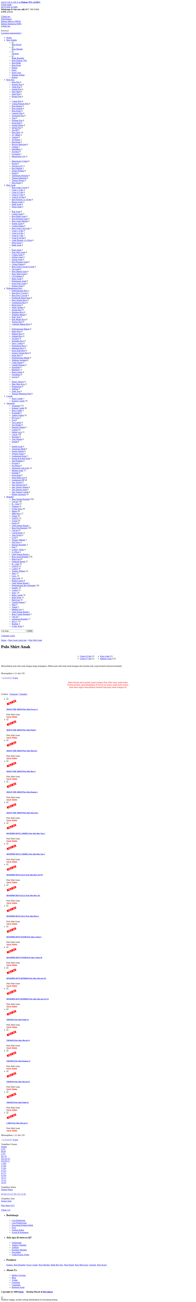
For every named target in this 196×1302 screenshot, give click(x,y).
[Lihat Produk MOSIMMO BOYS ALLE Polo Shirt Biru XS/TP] (7, 864)
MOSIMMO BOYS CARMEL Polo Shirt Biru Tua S (25, 854)
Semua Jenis (6, 1201)
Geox (14, 576)
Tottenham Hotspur (20, 175)
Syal (13, 420)
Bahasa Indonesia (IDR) (11, 24)
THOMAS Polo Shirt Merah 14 (18, 1040)
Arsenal (15, 137)
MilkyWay (16, 513)
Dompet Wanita (18, 427)
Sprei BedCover (18, 477)
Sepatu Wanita (18, 451)
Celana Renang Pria (20, 104)
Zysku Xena (17, 509)
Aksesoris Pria (18, 116)
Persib (14, 173)
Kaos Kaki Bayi (18, 350)
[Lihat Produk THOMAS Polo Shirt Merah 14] (7, 1030)
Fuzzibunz (16, 374)
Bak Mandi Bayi (19, 319)
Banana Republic (19, 545)
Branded (10, 497)
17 (12, 1194)
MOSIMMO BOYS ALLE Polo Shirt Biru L (22, 916)
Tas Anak (16, 269)
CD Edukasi (17, 276)
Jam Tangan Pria (19, 485)
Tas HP (15, 130)
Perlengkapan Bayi (14, 288)
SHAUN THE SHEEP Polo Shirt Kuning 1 (22, 792)
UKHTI (15, 518)
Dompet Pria (17, 120)
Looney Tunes (18, 549)
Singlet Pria (16, 89)
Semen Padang (18, 171)
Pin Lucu (15, 418)
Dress (14, 70)
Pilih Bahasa (6, 19)
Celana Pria (16, 101)
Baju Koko (16, 111)
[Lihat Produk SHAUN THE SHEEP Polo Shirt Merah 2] (7, 740)
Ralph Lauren (17, 581)
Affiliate (15, 1247)
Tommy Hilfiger (18, 540)
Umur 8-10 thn (18, 197)
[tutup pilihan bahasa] (5, 26)
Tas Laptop (16, 422)
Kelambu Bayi (18, 341)
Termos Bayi (17, 322)
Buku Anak (16, 279)
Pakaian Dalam (18, 75)
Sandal (15, 442)
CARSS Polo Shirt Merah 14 (17, 1123)
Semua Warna (7, 1189)
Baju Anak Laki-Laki (21, 228)
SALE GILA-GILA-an (20, 2)
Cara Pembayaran (19, 1223)
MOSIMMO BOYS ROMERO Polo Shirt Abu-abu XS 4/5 (27, 999)
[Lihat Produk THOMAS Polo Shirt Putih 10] (7, 1092)
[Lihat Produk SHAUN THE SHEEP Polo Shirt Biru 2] (7, 761)
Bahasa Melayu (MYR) (11, 21)
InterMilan (16, 149)
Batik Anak (16, 204)
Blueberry (16, 370)
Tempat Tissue (18, 454)
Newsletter (16, 1252)
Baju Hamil (69, 1265)
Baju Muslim (17, 49)
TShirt (5, 1210)
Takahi (14, 607)
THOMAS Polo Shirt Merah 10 (18, 1082)
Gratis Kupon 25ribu (20, 1255)
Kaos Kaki (16, 123)
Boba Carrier (17, 595)
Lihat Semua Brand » (21, 525)
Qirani (14, 516)
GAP (14, 537)
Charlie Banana (18, 365)
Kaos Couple (17, 398)
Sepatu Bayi (17, 310)
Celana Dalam (18, 226)
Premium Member (19, 1250)
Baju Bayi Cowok (19, 295)
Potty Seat (16, 317)
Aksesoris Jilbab (18, 449)
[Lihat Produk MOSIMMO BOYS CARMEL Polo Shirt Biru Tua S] (7, 844)
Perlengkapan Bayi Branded (23, 585)
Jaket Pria (16, 94)
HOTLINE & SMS (9, 7)
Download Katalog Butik (22, 1225)
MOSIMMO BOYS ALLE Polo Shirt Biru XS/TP (24, 875)
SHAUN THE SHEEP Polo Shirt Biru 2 (21, 771)
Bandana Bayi (18, 312)
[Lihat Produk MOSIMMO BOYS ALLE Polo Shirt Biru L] (7, 906)
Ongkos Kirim (18, 1230)
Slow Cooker (17, 343)
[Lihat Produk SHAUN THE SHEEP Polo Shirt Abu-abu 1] (7, 802)
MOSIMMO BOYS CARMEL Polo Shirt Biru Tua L (25, 833)
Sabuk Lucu (17, 432)
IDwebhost (48, 1292)
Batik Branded (18, 58)
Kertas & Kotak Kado (21, 458)
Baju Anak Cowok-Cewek (23, 267)
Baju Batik (16, 63)
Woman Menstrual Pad (21, 394)
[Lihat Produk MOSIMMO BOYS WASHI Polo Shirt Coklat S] (7, 926)
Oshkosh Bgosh (18, 561)
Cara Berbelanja (18, 1220)
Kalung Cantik (18, 408)
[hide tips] (5, 16)
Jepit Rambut (17, 461)
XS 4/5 (5, 1159)
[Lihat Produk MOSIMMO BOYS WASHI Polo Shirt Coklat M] (7, 947)
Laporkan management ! (11, 33)
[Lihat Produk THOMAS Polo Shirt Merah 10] (7, 1071)
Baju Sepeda (17, 108)
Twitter (15, 1280)
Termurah (14, 694)
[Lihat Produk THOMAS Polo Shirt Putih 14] (7, 1009)
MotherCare (17, 609)
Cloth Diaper (17, 362)
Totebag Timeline (19, 1245)
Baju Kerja (16, 65)
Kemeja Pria (17, 84)
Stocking (15, 437)
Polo (14, 547)
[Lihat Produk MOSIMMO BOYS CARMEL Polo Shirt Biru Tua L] (7, 823)
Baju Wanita (11, 40)
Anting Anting (18, 415)
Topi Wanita (17, 439)
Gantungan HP (18, 480)
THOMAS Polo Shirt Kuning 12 (18, 1061)
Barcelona (16, 142)
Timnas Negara (18, 180)
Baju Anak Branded (20, 557)
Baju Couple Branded (21, 614)
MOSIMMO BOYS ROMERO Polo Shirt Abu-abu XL (26, 978)
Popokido (16, 367)
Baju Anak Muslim (20, 221)
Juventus (15, 151)
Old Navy (16, 542)
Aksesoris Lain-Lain (20, 468)
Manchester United (20, 161)
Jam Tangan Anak (19, 489)
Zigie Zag (16, 391)
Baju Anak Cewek (19, 187)
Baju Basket (17, 106)
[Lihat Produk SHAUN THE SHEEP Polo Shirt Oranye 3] (7, 699)
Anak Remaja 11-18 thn (22, 240)
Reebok (15, 624)
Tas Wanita (16, 425)
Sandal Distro (17, 125)
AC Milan (16, 135)
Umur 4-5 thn (17, 192)
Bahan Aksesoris (19, 494)
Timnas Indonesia (19, 178)
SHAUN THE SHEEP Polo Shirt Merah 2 (21, 751)
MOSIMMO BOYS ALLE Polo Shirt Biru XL (23, 895)
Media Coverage (19, 1275)
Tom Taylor (17, 535)
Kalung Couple (18, 401)
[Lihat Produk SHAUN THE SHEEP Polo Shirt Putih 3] (7, 719)
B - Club (15, 504)
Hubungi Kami (18, 1287)
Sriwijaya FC (17, 166)
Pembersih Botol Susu (21, 298)
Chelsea (15, 147)
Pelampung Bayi (19, 346)
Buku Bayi (16, 331)
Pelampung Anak (19, 281)
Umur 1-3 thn (17, 190)
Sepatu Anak (17, 223)
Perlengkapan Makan (21, 329)
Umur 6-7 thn (17, 195)
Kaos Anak (16, 250)
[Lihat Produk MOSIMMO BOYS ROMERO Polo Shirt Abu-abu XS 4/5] (7, 988)
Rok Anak (16, 211)
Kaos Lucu (16, 72)
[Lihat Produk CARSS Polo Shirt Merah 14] (7, 1113)
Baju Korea (16, 44)
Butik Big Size (57, 1265)
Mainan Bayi (17, 334)
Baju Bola (16, 132)
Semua (4, 1147)
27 (19, 1194)
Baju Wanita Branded (21, 499)
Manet (14, 511)
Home (9, 37)
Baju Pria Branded (19, 528)
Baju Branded (19, 1265)
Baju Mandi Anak (19, 271)
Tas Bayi (15, 338)
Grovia (15, 377)
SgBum (15, 389)
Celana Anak (17, 214)
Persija (14, 163)
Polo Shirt (16, 92)
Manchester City (19, 156)
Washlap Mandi (18, 314)
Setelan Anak (17, 257)
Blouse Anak (17, 202)
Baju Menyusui (81, 1265)
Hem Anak (16, 243)
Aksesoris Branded (20, 619)
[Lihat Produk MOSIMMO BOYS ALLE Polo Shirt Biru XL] (7, 885)
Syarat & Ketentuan (20, 1232)
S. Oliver (15, 552)
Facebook (16, 1282)
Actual (14, 521)
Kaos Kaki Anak (19, 283)
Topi (14, 118)
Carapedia (16, 1285)
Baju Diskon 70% (19, 60)
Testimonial (16, 1243)
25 (2, 1194)
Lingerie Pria (17, 113)
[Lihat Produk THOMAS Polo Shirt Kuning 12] (7, 1051)
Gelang (15, 430)
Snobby (15, 588)
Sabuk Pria (16, 128)
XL (4, 1156)
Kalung (9, 1265)
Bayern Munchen (19, 144)
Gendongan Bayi (19, 302)
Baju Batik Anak (19, 216)
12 (3, 1180)
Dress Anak (17, 207)
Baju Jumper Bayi (19, 300)
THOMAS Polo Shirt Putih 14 (17, 1020)
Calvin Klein (17, 533)
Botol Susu (16, 305)
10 (3, 1178)
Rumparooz (17, 386)
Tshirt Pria (16, 87)
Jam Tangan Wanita (20, 487)
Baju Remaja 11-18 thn (21, 199)
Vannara (15, 506)
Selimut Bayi (17, 336)
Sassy (14, 593)
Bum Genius (17, 372)
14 (3, 1182)
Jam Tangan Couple (20, 492)
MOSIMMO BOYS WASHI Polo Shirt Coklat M (24, 958)
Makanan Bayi (18, 348)
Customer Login (8, 636)
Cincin (14, 434)
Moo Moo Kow (18, 384)
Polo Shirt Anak (18, 252)
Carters (15, 569)
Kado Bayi (16, 355)
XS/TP (5, 1161)
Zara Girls (16, 578)
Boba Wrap (16, 597)
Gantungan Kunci (19, 456)
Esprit (14, 523)
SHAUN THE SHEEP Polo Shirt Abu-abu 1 (22, 813)
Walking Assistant (19, 360)
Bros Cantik (17, 410)
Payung (15, 463)
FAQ (14, 1227)
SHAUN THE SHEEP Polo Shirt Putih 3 (21, 730)
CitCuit (15, 501)
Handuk (15, 473)
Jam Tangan (17, 482)
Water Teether (17, 307)
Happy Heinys (18, 382)
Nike (14, 573)
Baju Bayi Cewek (19, 293)
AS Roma (16, 139)
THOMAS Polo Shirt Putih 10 (17, 1102)
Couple (9, 396)
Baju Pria (10, 80)
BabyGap (16, 559)
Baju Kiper (16, 183)
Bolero (14, 68)
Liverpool (16, 154)
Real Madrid (17, 168)
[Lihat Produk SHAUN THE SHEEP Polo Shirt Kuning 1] (7, 782)
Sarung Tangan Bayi (20, 353)
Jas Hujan (16, 465)
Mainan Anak (17, 470)
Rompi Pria (16, 96)
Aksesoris (10, 403)
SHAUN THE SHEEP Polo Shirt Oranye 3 (22, 709)
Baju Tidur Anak (19, 274)
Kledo (21, 1292)
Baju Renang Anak (20, 219)
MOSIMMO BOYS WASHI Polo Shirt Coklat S (23, 937)
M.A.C (15, 621)
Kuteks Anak (17, 286)
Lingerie (15, 53)
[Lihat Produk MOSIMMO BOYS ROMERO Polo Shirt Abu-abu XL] (7, 968)
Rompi (14, 77)
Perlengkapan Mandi (20, 358)
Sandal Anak (17, 446)
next (16, 678)
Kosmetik (16, 413)
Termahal (23, 694)
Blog (14, 1278)
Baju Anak (11, 185)
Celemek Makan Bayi (21, 324)
